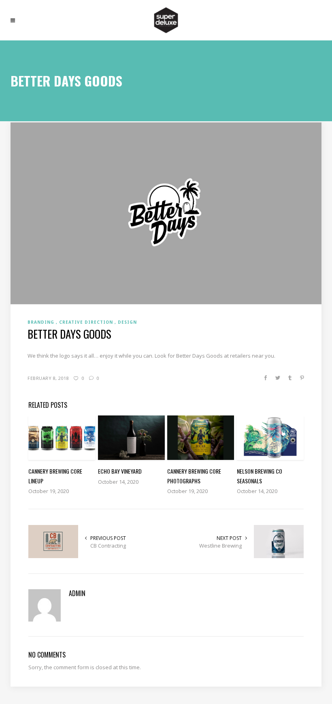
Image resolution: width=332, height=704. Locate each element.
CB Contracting (108, 545)
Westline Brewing (220, 545)
